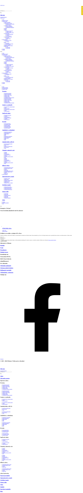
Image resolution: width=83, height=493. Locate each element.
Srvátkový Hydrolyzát (9, 64)
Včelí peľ (7, 41)
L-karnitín (7, 35)
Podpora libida (6, 133)
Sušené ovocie (6, 179)
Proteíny (5, 63)
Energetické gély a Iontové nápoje (9, 106)
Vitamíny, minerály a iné (8, 70)
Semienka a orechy (7, 178)
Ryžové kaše (8, 48)
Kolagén (5, 28)
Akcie (3, 19)
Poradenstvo (3, 250)
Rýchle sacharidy (6, 108)
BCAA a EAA (8, 24)
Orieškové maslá (6, 185)
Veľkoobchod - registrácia (6, 272)
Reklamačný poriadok (5, 270)
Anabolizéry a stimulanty (8, 25)
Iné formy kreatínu (7, 125)
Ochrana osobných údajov (52, 240)
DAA (5, 135)
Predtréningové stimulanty (10, 27)
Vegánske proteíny (7, 96)
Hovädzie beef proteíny (7, 93)
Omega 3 (5, 155)
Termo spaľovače (8, 36)
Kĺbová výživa (8, 38)
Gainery (5, 107)
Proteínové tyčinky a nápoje (8, 45)
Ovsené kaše (8, 47)
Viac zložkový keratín (7, 124)
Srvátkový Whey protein (10, 32)
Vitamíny (7, 37)
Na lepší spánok (4, 450)
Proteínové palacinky (7, 44)
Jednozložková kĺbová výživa (8, 167)
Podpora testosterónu (9, 26)
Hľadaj (1, 10)
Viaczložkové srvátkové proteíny (9, 97)
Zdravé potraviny (5, 39)
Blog (3, 203)
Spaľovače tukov (6, 33)
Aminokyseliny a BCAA (8, 23)
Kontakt (3, 83)
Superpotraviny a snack (7, 40)
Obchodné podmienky (5, 265)
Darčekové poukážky (5, 202)
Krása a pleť (6, 170)
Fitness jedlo (6, 46)
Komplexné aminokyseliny (10, 57)
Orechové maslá (6, 76)
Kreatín (5, 29)
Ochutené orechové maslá (8, 187)
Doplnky (3, 82)
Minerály (5, 153)
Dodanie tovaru (4, 252)
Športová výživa (4, 21)
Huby (5, 157)
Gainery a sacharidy (7, 22)
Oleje (5, 42)
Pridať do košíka (4, 231)
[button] (41, 51)
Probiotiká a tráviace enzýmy (8, 156)
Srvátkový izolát (8, 31)
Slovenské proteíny (5, 20)
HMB (5, 134)
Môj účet (2, 15)
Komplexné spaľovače (9, 34)
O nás (1, 247)
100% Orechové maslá (9, 43)
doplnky (2, 487)
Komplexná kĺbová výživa (8, 168)
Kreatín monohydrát (7, 123)
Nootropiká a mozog (7, 154)
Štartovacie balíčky (5, 87)
